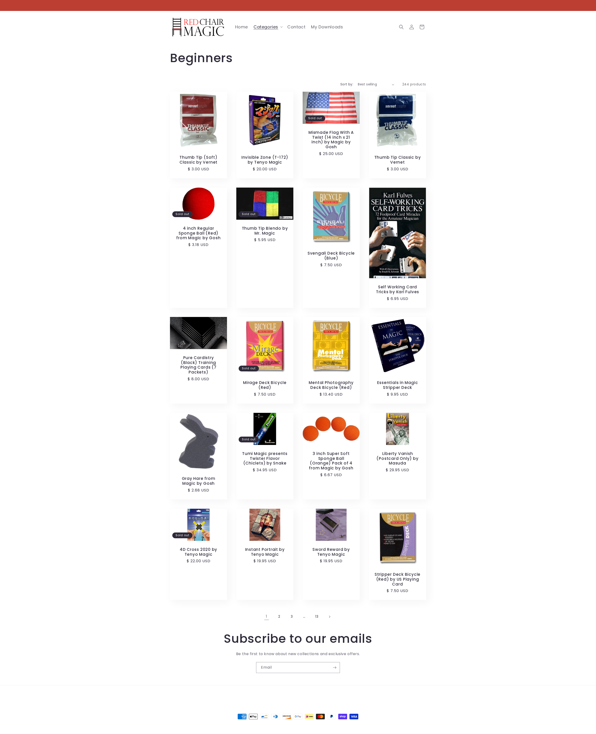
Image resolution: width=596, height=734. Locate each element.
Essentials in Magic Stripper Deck (397, 385)
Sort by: (346, 84)
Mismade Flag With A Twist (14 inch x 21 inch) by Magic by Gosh (331, 139)
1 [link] (266, 616)
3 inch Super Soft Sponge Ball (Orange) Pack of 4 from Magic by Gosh (331, 461)
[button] (267, 26)
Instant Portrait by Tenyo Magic (265, 552)
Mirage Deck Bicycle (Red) (265, 385)
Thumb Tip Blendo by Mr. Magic (265, 231)
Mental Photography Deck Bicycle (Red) (331, 385)
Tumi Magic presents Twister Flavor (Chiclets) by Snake (265, 458)
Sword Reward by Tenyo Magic (331, 552)
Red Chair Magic (289, 725)
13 (316, 616)
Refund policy (336, 696)
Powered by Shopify (317, 725)
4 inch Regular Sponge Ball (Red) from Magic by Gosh (198, 233)
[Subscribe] (334, 667)
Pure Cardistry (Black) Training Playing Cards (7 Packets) (198, 365)
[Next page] (329, 617)
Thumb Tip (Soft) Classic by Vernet (198, 160)
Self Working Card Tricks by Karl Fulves (397, 289)
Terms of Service (304, 696)
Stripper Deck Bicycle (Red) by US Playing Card (397, 579)
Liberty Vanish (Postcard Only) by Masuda (397, 458)
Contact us (275, 696)
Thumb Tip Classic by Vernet (397, 160)
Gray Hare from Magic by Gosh (198, 481)
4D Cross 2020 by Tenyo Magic (198, 552)
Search (254, 696)
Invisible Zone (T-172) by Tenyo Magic (264, 160)
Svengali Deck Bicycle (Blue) (331, 256)
